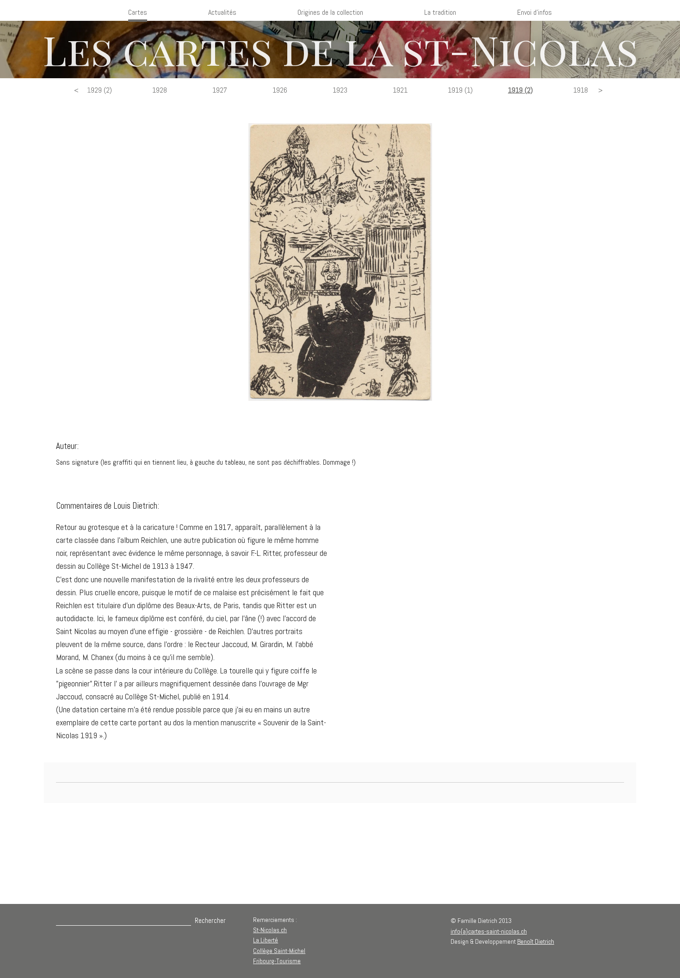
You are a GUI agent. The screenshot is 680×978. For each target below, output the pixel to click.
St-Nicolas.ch (270, 930)
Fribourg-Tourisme (277, 961)
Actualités (222, 12)
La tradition (440, 12)
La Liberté (265, 940)
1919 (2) (520, 90)
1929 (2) (99, 90)
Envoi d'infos (534, 12)
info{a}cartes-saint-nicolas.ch (489, 931)
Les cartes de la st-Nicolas (340, 49)
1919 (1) (460, 90)
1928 (159, 90)
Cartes (137, 12)
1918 (580, 90)
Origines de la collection (330, 12)
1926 (279, 90)
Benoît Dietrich (535, 941)
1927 (219, 90)
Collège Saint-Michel (279, 951)
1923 (340, 90)
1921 (400, 90)
